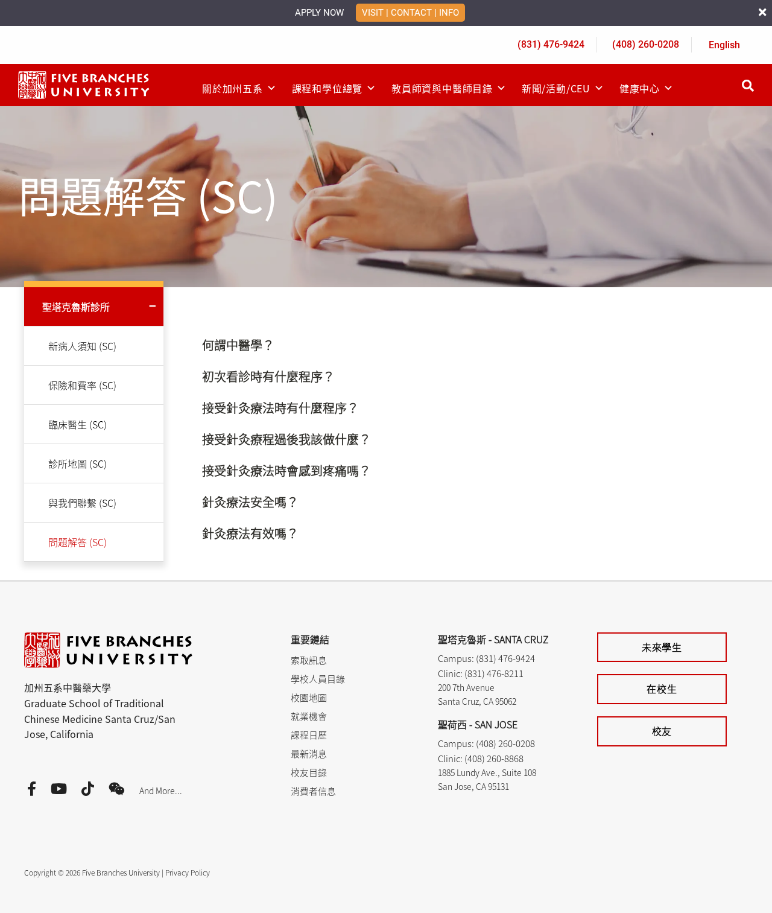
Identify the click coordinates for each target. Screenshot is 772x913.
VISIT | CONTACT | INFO (410, 12)
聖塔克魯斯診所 (76, 306)
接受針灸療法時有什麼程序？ (280, 408)
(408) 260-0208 (645, 44)
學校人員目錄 (318, 678)
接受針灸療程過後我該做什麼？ (286, 439)
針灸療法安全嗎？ (250, 502)
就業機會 (309, 716)
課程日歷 (309, 734)
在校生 (662, 688)
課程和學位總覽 (327, 88)
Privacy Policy (187, 872)
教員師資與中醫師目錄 (442, 88)
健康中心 (639, 88)
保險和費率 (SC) (82, 385)
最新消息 (309, 753)
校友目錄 (309, 772)
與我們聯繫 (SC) (82, 502)
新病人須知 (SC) (82, 346)
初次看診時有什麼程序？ (268, 376)
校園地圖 (309, 697)
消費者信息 (313, 790)
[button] (401, 345)
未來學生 (662, 647)
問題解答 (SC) (77, 542)
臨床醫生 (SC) (77, 424)
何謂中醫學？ (238, 345)
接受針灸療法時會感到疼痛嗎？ (286, 470)
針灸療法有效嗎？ (250, 533)
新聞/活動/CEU (556, 88)
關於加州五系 (232, 88)
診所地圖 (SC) (77, 463)
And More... (160, 790)
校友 (662, 731)
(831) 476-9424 (550, 44)
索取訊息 (309, 660)
